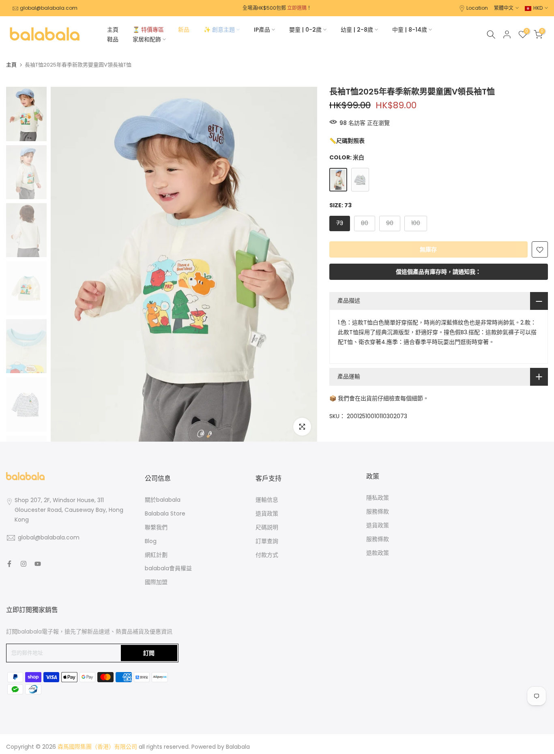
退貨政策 (267, 513)
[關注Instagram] (23, 564)
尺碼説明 (267, 527)
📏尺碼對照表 (347, 141)
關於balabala (162, 500)
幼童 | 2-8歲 (357, 30)
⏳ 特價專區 (148, 30)
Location (477, 7)
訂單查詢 (267, 541)
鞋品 (112, 39)
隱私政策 (377, 498)
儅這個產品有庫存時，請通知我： (438, 272)
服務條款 (377, 511)
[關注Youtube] (37, 564)
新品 (183, 30)
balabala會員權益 (168, 568)
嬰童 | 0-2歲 (305, 30)
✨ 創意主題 (219, 30)
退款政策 (377, 553)
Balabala (238, 747)
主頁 (112, 30)
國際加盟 (156, 582)
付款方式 (267, 555)
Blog (151, 541)
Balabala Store (165, 513)
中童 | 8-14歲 (409, 30)
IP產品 (262, 30)
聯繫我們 (156, 527)
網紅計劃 (156, 555)
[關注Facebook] (9, 564)
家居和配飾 (147, 39)
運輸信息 (267, 500)
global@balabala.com (48, 7)
